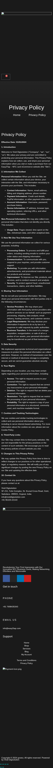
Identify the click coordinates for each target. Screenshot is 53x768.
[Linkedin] (20, 578)
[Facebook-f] (6, 578)
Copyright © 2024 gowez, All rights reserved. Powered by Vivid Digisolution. (25, 759)
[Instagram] (13, 578)
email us (10, 620)
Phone (8, 598)
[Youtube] (27, 578)
